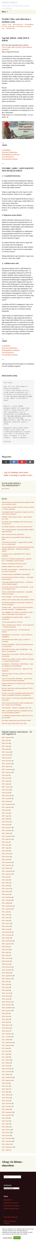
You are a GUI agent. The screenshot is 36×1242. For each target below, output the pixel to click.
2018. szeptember (7, 1007)
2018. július (5, 1013)
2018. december (6, 1002)
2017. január (5, 1065)
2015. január (5, 1135)
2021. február (6, 926)
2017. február (6, 1063)
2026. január (5, 758)
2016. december (6, 1068)
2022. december (6, 862)
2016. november (6, 1071)
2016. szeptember (7, 1077)
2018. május (5, 1019)
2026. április (5, 749)
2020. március (6, 958)
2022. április (5, 885)
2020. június (5, 949)
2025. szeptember (7, 769)
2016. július (5, 1083)
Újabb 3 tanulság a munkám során (19, 475)
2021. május (5, 917)
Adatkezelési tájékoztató (11, 1217)
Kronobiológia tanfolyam (10, 159)
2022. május (5, 882)
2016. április (5, 1092)
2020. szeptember (7, 941)
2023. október (6, 833)
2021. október (6, 903)
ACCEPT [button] (17, 1237)
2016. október (6, 1074)
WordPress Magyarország (11, 1208)
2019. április (5, 990)
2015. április (5, 1126)
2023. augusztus (7, 839)
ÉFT (3, 26)
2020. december (6, 932)
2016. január (5, 1100)
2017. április (5, 1057)
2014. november (6, 1141)
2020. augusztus (7, 943)
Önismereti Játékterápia (9, 152)
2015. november (6, 1106)
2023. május (5, 848)
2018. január (5, 1031)
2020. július (5, 946)
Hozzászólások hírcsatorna (11, 1205)
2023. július (5, 842)
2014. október (6, 1144)
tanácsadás (27, 26)
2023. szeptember (7, 836)
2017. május (5, 1054)
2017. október (6, 1039)
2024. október (6, 801)
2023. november (6, 830)
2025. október (6, 766)
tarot (3, 28)
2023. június (5, 845)
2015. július (5, 1118)
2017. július (5, 1048)
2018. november (6, 1004)
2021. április (5, 920)
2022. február (6, 891)
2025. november (6, 763)
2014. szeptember (7, 1147)
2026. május (5, 746)
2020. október (6, 938)
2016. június (5, 1086)
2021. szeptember (7, 906)
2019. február (6, 996)
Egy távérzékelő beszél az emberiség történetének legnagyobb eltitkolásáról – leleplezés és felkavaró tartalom (18, 549)
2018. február (6, 1028)
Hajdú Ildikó (11, 28)
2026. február (6, 755)
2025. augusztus (7, 772)
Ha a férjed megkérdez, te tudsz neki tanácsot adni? (17, 526)
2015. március (6, 1129)
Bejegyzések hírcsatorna (11, 1202)
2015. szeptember (7, 1112)
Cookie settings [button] (7, 1238)
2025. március (6, 787)
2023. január (5, 859)
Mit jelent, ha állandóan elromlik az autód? (14, 563)
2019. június (5, 984)
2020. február (6, 961)
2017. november (6, 1036)
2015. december (6, 1103)
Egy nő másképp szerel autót (15, 472)
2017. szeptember (7, 1042)
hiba (6, 26)
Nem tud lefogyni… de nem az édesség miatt (15, 596)
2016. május (5, 1089)
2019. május (5, 987)
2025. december (6, 760)
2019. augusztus (7, 978)
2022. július (5, 877)
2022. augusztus (7, 874)
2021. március (6, 923)
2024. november (6, 798)
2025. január (5, 792)
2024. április (5, 819)
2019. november (6, 970)
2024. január (5, 824)
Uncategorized (18, 24)
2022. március (6, 888)
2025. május (5, 781)
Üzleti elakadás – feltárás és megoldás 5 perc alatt (16, 708)
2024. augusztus (7, 807)
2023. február (6, 856)
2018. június (5, 1016)
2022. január (5, 894)
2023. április (5, 851)
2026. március (6, 752)
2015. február (6, 1132)
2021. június (5, 914)
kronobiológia (20, 26)
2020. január (5, 964)
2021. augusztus (7, 909)
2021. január (5, 929)
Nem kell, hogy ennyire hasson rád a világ (14, 723)
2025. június (5, 778)
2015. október (6, 1109)
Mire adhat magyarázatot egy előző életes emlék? (16, 720)
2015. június (5, 1121)
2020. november (6, 935)
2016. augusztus (7, 1080)
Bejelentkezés (8, 1200)
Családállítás (6, 150)
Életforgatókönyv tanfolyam (11, 154)
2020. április (5, 955)
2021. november (6, 900)
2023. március (6, 853)
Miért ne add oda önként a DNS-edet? (13, 534)
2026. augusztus (7, 737)
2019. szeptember (7, 975)
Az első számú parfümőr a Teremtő (12, 622)
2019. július (5, 981)
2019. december (6, 967)
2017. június (5, 1051)
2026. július (5, 740)
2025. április (5, 784)
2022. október (6, 868)
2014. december (6, 1138)
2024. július (5, 810)
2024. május (5, 816)
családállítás (29, 24)
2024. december (6, 795)
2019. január (5, 999)
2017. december (6, 1034)
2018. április (5, 1022)
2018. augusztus (7, 1010)
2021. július (5, 912)
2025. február (6, 790)
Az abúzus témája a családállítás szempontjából (16, 574)
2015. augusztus (7, 1115)
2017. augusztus (7, 1045)
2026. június (5, 743)
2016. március (6, 1095)
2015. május (5, 1124)
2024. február (6, 821)
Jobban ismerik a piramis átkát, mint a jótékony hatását (18, 599)
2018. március (6, 1025)
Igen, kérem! (5, 488)
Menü (4, 12)
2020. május (5, 952)
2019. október (6, 973)
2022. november (6, 865)
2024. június (5, 813)
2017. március (6, 1060)
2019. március (6, 993)
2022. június (5, 880)
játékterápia (11, 26)
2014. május (5, 1150)
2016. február (6, 1097)
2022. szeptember (7, 871)
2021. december (6, 897)
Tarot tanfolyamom (8, 157)
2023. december (6, 827)
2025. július (5, 775)
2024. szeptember (7, 804)
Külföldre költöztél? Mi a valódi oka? (12, 566)
